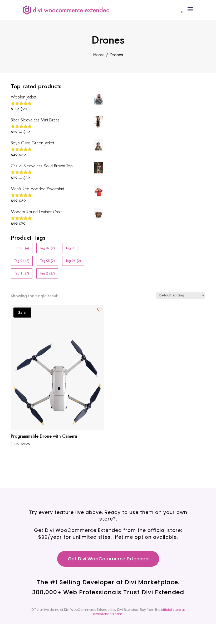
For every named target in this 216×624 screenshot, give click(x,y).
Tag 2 (47, 273)
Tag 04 (21, 260)
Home (99, 54)
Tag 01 (21, 248)
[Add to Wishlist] (99, 310)
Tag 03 (73, 248)
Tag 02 (47, 248)
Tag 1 (21, 273)
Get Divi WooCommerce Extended (108, 558)
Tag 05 (47, 260)
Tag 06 (73, 260)
